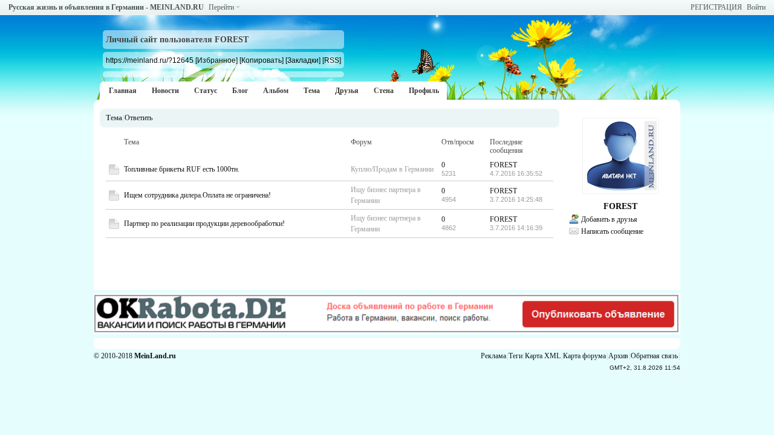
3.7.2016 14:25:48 (516, 199)
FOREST (503, 165)
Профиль (424, 90)
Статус (205, 90)
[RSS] (331, 60)
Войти (756, 7)
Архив (618, 356)
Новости (165, 90)
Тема (312, 90)
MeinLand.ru (155, 356)
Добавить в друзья (609, 219)
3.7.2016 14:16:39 (516, 227)
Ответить (138, 118)
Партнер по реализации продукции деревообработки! (204, 223)
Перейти (221, 7)
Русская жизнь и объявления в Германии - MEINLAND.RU (106, 7)
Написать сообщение (612, 231)
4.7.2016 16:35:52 (516, 173)
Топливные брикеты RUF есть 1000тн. (181, 169)
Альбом (275, 90)
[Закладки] (302, 60)
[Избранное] (216, 60)
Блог (240, 90)
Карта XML (543, 356)
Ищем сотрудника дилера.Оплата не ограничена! (197, 195)
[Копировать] (261, 60)
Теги (515, 356)
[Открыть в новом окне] (114, 172)
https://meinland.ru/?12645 (150, 60)
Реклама (493, 356)
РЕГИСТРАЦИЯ (716, 7)
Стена (384, 90)
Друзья (347, 90)
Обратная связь (654, 356)
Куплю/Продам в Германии (392, 169)
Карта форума (584, 356)
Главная (123, 90)
